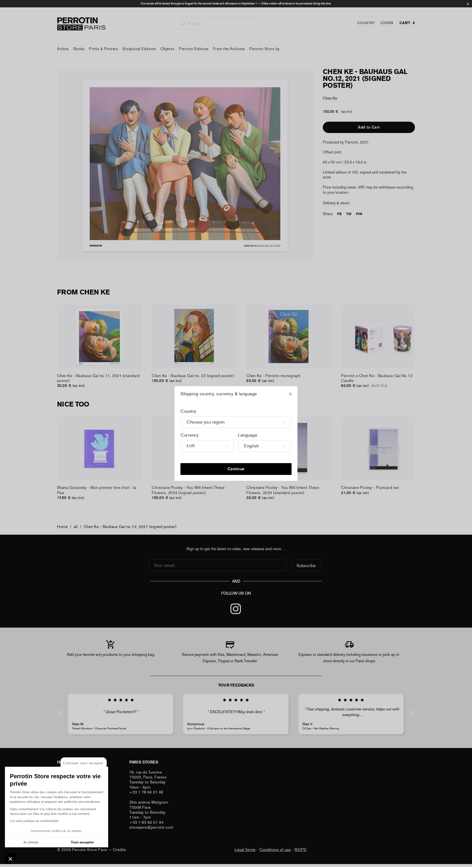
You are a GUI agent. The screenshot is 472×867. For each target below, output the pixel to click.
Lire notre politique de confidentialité (34, 821)
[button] (10, 859)
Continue (236, 468)
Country (188, 411)
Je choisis (30, 842)
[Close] (295, 396)
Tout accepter (82, 842)
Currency (189, 435)
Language (247, 435)
